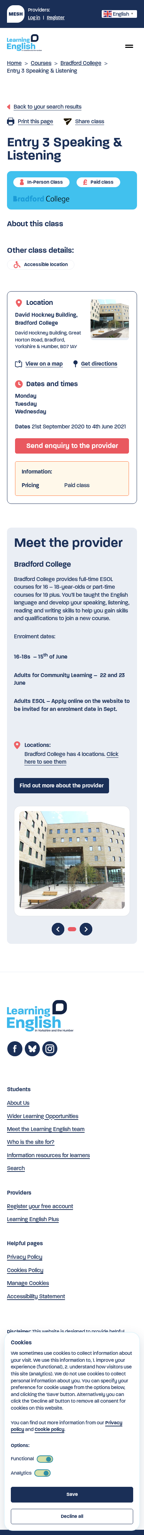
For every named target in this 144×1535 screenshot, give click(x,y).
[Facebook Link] (15, 1054)
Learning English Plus (33, 1219)
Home (14, 63)
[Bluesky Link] (32, 1054)
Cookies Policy (25, 1270)
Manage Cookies (28, 1283)
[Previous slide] (58, 929)
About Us (18, 1103)
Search (16, 1168)
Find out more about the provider (61, 785)
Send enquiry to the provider (72, 445)
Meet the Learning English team (46, 1129)
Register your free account (40, 1206)
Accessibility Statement (36, 1296)
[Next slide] (86, 929)
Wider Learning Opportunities (42, 1116)
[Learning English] (24, 43)
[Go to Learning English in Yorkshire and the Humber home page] (40, 1017)
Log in (34, 18)
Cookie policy (49, 1429)
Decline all (72, 1516)
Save (72, 1494)
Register (56, 18)
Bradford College (80, 63)
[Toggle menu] (129, 46)
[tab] (72, 929)
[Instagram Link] (50, 1054)
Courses (41, 63)
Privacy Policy (24, 1257)
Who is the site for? (31, 1142)
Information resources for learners (48, 1155)
